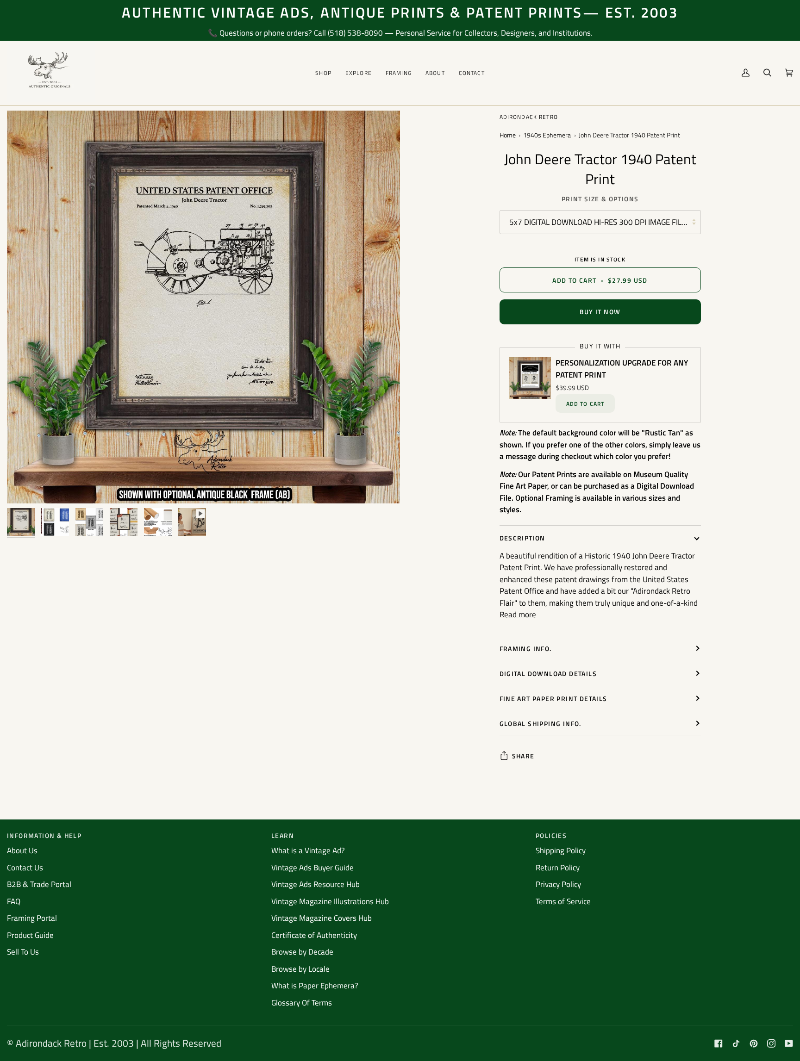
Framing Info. (526, 648)
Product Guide (30, 935)
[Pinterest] (754, 1043)
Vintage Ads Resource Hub (315, 884)
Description (522, 538)
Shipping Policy (561, 850)
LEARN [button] (282, 835)
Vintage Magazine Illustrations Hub (330, 901)
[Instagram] (771, 1043)
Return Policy (558, 868)
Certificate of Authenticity (314, 935)
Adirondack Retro (529, 117)
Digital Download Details (548, 673)
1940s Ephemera (547, 135)
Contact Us (25, 868)
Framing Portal (32, 918)
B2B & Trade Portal (39, 884)
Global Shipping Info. (540, 723)
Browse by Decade (302, 952)
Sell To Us (23, 952)
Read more (518, 614)
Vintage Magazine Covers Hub (321, 918)
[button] (323, 73)
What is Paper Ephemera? (314, 986)
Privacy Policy (558, 884)
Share (523, 756)
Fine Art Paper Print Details (553, 698)
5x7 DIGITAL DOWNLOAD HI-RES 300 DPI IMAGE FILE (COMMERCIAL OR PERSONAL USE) (605, 222)
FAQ (13, 901)
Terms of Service (563, 901)
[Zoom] (24, 486)
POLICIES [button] (551, 835)
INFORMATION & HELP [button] (44, 835)
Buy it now (600, 311)
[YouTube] (789, 1043)
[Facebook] (718, 1043)
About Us (22, 850)
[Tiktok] (736, 1043)
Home (508, 135)
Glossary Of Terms (301, 1003)
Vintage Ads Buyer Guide (312, 868)
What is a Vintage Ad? (308, 850)
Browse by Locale (300, 969)
